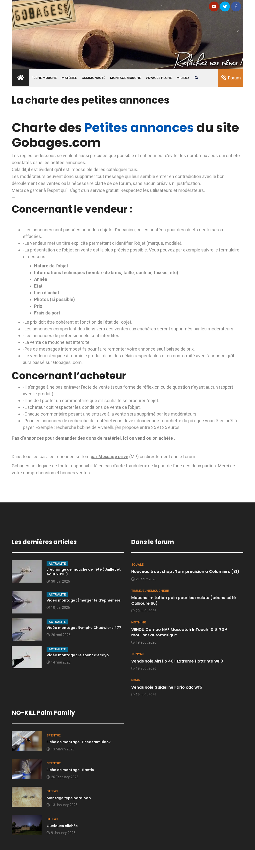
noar (135, 680)
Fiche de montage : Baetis (70, 769)
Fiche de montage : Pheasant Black (79, 741)
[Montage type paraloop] (27, 796)
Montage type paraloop (69, 797)
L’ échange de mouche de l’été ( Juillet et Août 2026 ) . (84, 572)
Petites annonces (139, 127)
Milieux (183, 78)
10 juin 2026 (60, 607)
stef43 (52, 791)
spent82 (54, 735)
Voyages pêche (159, 78)
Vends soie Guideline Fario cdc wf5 (166, 687)
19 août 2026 (146, 642)
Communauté (93, 78)
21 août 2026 (146, 579)
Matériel (69, 78)
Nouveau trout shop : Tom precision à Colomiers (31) (185, 571)
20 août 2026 (146, 611)
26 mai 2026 (60, 635)
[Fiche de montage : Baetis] (27, 768)
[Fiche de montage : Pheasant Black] (27, 740)
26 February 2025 (64, 777)
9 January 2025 (63, 833)
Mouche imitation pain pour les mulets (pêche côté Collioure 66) (183, 600)
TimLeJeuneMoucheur (150, 591)
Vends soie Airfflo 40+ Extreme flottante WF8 (177, 661)
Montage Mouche (125, 78)
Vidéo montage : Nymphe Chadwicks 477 (84, 627)
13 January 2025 (64, 805)
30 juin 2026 (60, 581)
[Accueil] (127, 34)
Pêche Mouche (44, 78)
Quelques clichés (62, 825)
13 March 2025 (62, 749)
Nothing (138, 622)
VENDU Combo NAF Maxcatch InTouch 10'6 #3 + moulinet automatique (179, 632)
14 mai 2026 (60, 662)
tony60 (137, 654)
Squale (137, 564)
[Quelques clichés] (27, 824)
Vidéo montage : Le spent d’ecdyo (78, 655)
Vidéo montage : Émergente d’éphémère (84, 600)
